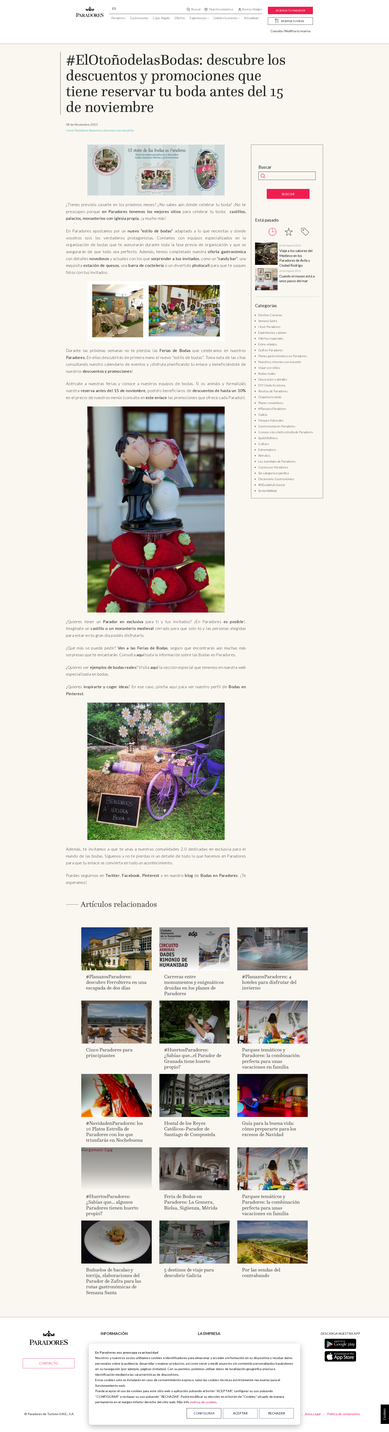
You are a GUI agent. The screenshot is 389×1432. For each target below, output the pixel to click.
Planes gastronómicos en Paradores (282, 356)
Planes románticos (270, 403)
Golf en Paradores (270, 350)
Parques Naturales (271, 420)
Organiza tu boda (269, 397)
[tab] (272, 232)
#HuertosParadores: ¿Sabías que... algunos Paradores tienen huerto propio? (112, 1204)
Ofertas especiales (270, 338)
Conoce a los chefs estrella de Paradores (285, 432)
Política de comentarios (343, 1414)
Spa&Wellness (268, 438)
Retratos (264, 455)
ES (114, 8)
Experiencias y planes (272, 332)
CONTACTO (48, 1363)
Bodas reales (267, 373)
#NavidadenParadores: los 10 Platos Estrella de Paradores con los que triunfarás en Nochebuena (114, 1131)
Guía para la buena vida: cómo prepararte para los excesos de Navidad (269, 1128)
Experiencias (198, 18)
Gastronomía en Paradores (276, 426)
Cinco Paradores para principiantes (109, 1052)
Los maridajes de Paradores (277, 461)
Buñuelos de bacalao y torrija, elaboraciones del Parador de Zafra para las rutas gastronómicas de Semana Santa (113, 1281)
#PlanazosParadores (272, 409)
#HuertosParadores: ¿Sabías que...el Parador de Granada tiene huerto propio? (192, 1058)
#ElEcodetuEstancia (271, 485)
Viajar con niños (269, 368)
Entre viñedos (267, 344)
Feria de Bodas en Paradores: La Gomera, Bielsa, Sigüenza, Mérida (190, 1202)
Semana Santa (267, 321)
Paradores (118, 18)
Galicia (262, 414)
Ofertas (179, 18)
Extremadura (267, 450)
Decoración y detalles (272, 379)
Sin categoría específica (273, 473)
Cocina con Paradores (273, 467)
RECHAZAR (276, 1413)
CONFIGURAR (204, 1413)
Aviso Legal (313, 1414)
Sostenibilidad (267, 490)
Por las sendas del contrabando (261, 1272)
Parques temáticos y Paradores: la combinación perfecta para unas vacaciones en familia (271, 1058)
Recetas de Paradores (273, 391)
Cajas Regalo (161, 18)
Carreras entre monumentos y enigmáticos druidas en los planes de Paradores (194, 985)
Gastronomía (139, 18)
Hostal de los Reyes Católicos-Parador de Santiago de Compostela (189, 1128)
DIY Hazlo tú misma (271, 385)
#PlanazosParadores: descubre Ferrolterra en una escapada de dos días (116, 982)
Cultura (263, 444)
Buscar (265, 167)
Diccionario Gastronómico (276, 479)
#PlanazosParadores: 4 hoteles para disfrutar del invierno (269, 982)
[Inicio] (90, 10)
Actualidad (251, 18)
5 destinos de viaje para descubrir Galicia (189, 1272)
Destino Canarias (270, 315)
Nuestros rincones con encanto (111, 130)
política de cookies (203, 1402)
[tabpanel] (287, 267)
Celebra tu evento (225, 18)
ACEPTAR (240, 1413)
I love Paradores (77, 130)
